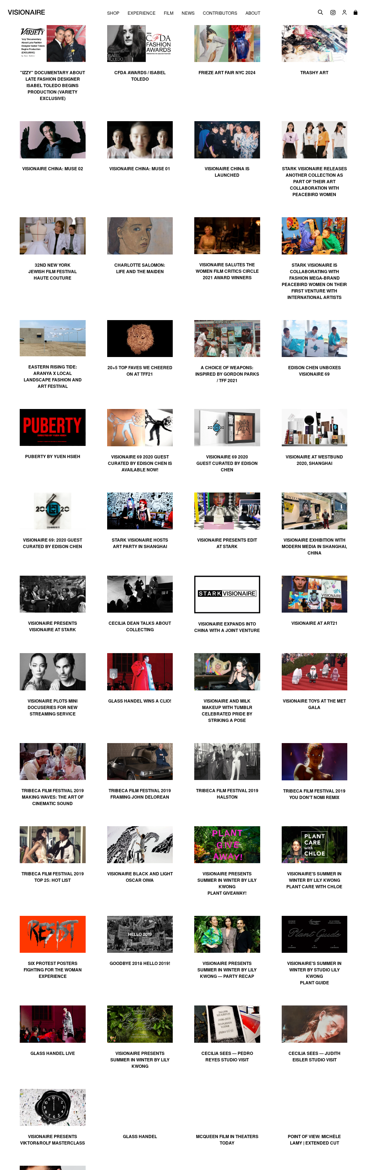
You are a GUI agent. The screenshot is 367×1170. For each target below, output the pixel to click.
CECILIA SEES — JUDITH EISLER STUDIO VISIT (314, 1056)
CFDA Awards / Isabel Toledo (140, 75)
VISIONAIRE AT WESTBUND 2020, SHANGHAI (314, 459)
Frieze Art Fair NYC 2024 (227, 72)
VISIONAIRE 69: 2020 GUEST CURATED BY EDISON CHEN (52, 543)
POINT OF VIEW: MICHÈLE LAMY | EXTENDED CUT (314, 1139)
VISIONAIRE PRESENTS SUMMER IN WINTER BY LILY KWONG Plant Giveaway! (227, 883)
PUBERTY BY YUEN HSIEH (52, 456)
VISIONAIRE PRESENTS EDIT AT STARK (227, 543)
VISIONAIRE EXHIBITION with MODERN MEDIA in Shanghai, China (314, 546)
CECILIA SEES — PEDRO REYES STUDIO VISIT (227, 1056)
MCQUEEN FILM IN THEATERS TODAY (227, 1139)
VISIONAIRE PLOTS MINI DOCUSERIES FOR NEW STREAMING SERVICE (52, 707)
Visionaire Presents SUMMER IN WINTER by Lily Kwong (140, 1059)
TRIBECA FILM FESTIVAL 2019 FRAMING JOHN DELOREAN (140, 793)
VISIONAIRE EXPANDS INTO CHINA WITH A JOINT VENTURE (227, 626)
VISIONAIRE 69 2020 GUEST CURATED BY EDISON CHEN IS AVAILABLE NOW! (140, 463)
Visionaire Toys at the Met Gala (314, 704)
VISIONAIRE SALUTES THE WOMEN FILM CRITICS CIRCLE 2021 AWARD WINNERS (227, 271)
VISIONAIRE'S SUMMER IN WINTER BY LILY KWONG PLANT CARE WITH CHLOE (314, 880)
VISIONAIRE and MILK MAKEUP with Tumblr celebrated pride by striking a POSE (227, 710)
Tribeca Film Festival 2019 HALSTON (227, 793)
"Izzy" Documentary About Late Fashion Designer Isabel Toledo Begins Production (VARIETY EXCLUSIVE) (52, 85)
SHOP (113, 13)
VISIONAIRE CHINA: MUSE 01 (139, 168)
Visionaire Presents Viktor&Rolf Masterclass (52, 1139)
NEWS (188, 13)
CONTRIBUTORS (220, 13)
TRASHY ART (314, 72)
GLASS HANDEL (140, 1136)
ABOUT (253, 13)
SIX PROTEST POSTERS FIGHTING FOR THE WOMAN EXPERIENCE (53, 969)
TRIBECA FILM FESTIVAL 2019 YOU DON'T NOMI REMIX (314, 794)
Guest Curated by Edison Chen (227, 466)
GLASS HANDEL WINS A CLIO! (139, 701)
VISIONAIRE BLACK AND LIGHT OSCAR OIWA (140, 876)
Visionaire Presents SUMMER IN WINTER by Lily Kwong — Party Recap (227, 969)
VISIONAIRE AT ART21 (314, 623)
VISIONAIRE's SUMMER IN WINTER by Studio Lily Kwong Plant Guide (314, 973)
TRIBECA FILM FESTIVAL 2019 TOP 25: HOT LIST (53, 876)
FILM (168, 13)
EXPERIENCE (142, 13)
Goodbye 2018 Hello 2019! (140, 963)
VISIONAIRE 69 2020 (227, 456)
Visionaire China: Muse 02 (52, 168)
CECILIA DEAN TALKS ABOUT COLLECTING (140, 626)
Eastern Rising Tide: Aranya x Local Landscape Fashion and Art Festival (53, 376)
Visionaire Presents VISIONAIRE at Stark (52, 626)
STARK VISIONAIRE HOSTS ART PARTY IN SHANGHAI (140, 543)
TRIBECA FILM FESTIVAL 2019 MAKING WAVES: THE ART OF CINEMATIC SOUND (53, 797)
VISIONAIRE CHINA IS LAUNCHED (227, 171)
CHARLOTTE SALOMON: (139, 268)
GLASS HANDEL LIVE (52, 1053)
